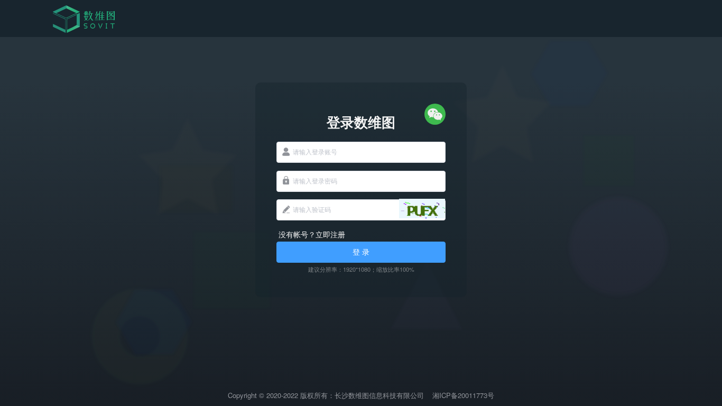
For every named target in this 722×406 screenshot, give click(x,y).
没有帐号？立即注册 (311, 234)
